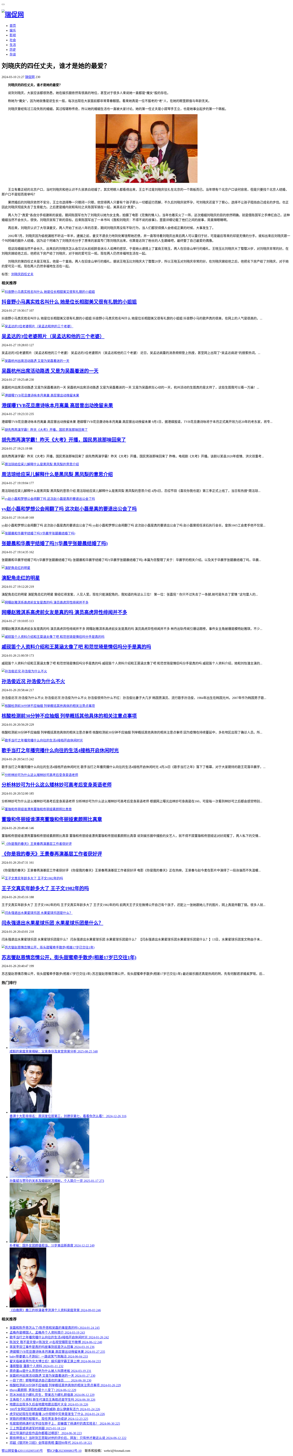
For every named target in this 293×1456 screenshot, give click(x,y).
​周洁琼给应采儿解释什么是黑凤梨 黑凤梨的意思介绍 (57, 474)
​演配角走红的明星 (21, 578)
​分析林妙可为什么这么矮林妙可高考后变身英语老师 (57, 784)
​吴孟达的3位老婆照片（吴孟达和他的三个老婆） (53, 336)
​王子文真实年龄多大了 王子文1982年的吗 (45, 888)
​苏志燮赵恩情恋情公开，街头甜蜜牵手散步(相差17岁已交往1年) (69, 957)
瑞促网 (30, 77)
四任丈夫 (27, 274)
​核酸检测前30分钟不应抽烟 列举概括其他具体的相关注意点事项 (69, 716)
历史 (13, 49)
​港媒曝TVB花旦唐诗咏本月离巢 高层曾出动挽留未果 (57, 405)
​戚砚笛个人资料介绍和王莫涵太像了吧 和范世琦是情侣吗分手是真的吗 (76, 646)
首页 (13, 25)
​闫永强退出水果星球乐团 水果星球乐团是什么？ (52, 923)
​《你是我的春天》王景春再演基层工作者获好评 (52, 853)
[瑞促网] (13, 14)
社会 (13, 40)
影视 (13, 35)
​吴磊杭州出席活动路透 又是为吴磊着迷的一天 (50, 371)
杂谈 (13, 54)
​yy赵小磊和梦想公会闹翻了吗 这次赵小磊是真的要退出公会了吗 (69, 508)
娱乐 (13, 30)
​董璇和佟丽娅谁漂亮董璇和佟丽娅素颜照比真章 (52, 819)
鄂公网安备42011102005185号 (22, 1450)
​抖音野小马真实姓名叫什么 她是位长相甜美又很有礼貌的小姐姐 (69, 301)
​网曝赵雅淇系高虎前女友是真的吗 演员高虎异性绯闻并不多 (64, 612)
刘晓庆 (16, 274)
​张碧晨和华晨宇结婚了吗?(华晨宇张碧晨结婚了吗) (55, 543)
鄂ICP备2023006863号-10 (64, 1450)
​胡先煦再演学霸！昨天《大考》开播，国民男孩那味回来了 (64, 439)
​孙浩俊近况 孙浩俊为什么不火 (33, 681)
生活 (13, 45)
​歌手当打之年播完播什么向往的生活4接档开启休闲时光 (60, 750)
